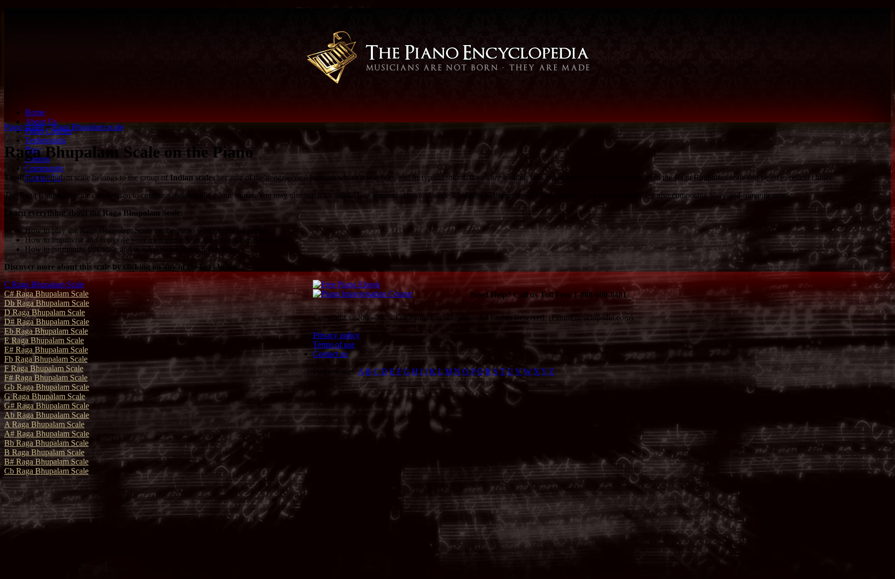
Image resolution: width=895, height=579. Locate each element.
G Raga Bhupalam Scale (44, 396)
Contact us (330, 353)
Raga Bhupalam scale (87, 126)
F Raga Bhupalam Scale (43, 368)
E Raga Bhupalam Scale (44, 340)
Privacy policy (336, 335)
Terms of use (334, 344)
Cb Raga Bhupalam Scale (46, 471)
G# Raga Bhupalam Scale (46, 405)
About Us (41, 121)
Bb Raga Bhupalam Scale (46, 443)
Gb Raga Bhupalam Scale (46, 387)
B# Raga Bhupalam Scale (46, 461)
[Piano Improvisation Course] (362, 293)
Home (35, 112)
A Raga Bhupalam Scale (44, 424)
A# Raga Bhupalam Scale (46, 433)
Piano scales (24, 126)
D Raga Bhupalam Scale (44, 312)
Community (44, 168)
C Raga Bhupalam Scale (44, 284)
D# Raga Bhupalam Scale (46, 321)
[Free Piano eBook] (346, 284)
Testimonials (45, 140)
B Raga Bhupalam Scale (44, 452)
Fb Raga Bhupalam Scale (46, 359)
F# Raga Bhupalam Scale (46, 377)
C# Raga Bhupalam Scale (46, 293)
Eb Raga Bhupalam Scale (46, 331)
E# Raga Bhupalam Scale (46, 349)
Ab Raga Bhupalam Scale (46, 415)
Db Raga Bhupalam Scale (46, 303)
